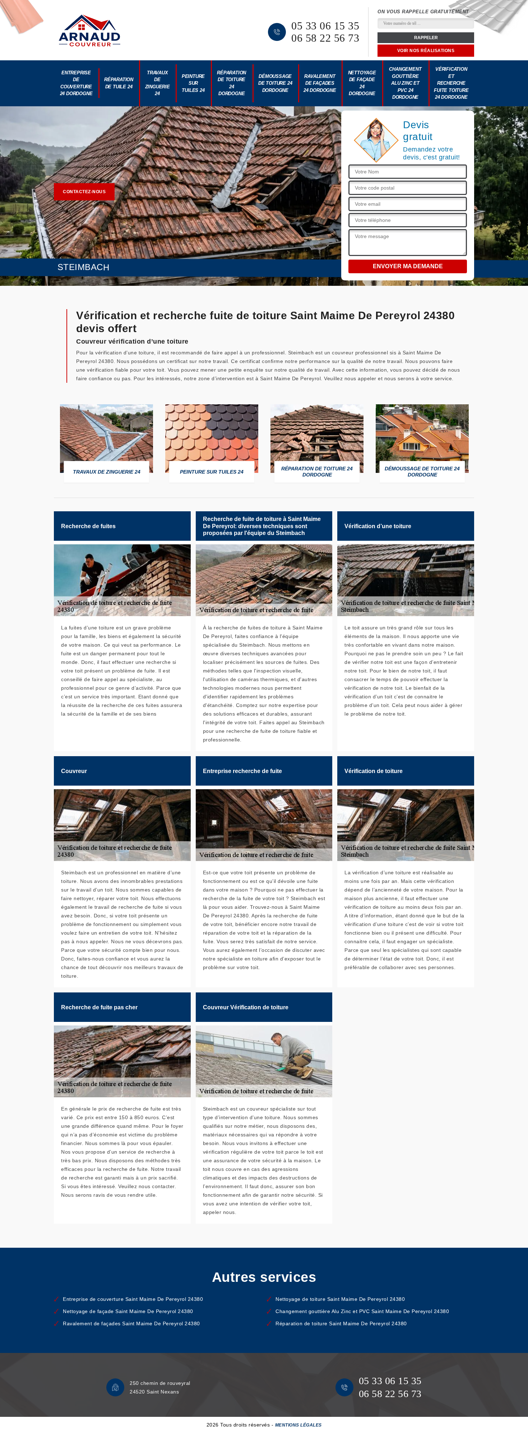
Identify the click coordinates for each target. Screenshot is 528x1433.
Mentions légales (298, 1425)
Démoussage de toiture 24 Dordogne (275, 83)
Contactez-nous (84, 191)
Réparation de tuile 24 (118, 83)
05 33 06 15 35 (325, 26)
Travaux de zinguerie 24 (157, 83)
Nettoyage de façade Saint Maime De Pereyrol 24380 (128, 1311)
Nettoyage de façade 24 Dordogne (362, 83)
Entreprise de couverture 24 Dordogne (76, 83)
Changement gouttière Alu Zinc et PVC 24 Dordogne (405, 83)
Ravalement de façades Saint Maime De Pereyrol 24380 (131, 1323)
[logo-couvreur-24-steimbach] (89, 30)
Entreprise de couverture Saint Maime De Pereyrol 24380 (133, 1299)
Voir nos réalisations (426, 50)
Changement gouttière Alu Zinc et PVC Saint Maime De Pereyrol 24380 (362, 1311)
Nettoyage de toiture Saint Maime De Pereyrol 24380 (340, 1299)
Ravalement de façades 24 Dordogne (320, 83)
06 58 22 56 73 (325, 38)
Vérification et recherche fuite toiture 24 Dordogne (451, 83)
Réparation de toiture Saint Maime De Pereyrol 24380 (341, 1323)
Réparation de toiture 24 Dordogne (231, 83)
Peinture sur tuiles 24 (193, 83)
